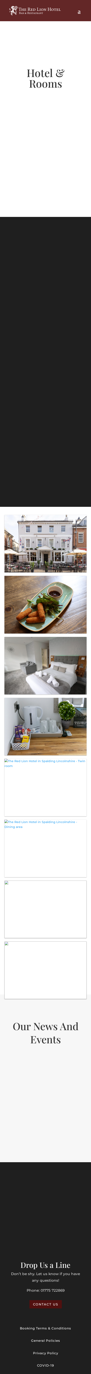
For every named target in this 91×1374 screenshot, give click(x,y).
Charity (20, 1074)
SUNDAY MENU (45, 408)
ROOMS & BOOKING (45, 186)
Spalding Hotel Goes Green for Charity (42, 1068)
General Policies (45, 1341)
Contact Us (45, 1304)
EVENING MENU (45, 334)
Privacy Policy (45, 1353)
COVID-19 (45, 1365)
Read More (45, 1141)
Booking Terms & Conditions (45, 1328)
